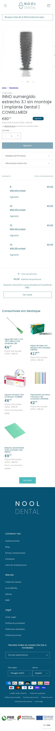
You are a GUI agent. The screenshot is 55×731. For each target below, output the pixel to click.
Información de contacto (23, 701)
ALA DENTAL (11, 588)
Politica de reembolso (15, 629)
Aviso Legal (10, 617)
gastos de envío (10, 126)
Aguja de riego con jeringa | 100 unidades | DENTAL (40, 347)
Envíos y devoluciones (15, 553)
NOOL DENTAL (21, 693)
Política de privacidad (15, 623)
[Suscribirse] (47, 655)
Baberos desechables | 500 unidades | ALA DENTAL (14, 450)
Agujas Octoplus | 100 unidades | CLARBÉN (14, 396)
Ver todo (27, 480)
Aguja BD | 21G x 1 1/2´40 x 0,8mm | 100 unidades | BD (14, 341)
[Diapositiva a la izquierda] (22, 82)
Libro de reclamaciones (16, 565)
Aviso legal (39, 701)
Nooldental (13, 88)
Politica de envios (13, 635)
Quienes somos (12, 541)
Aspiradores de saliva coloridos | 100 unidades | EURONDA (40, 397)
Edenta (8, 594)
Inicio (4, 88)
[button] (5, 6)
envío (26, 285)
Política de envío (47, 697)
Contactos (10, 559)
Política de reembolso (37, 693)
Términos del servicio (30, 697)
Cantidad (5, 130)
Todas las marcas (13, 582)
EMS (7, 600)
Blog (7, 547)
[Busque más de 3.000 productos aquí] (50, 17)
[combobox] (27, 17)
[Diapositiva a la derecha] (33, 82)
